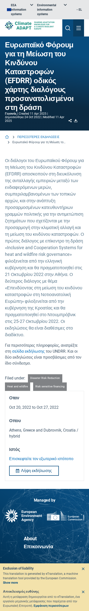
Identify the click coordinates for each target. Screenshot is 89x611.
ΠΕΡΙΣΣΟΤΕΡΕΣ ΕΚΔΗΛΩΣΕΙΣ (38, 137)
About (30, 539)
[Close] (83, 568)
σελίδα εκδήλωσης (28, 351)
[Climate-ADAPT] (31, 25)
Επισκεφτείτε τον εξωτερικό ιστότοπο (41, 458)
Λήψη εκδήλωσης (36, 470)
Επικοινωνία (38, 546)
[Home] (7, 137)
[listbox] (20, 9)
